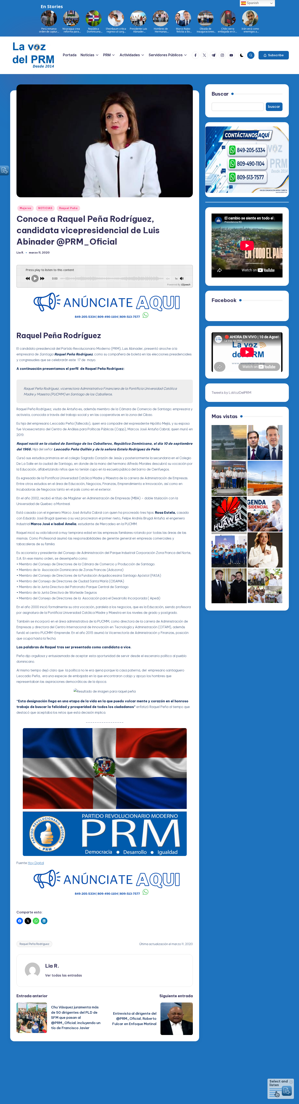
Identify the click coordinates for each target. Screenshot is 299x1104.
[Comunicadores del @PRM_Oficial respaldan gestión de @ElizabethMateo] (265, 550)
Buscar (220, 94)
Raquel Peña (68, 208)
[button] (274, 55)
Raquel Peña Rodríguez (34, 943)
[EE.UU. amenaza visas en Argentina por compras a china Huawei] (229, 514)
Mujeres (25, 208)
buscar (274, 106)
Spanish (252, 3)
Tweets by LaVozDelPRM (231, 392)
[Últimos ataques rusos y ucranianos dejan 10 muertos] (229, 442)
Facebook (224, 300)
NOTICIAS (45, 208)
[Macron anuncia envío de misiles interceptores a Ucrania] (229, 585)
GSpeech (185, 284)
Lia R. (52, 966)
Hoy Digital (36, 863)
